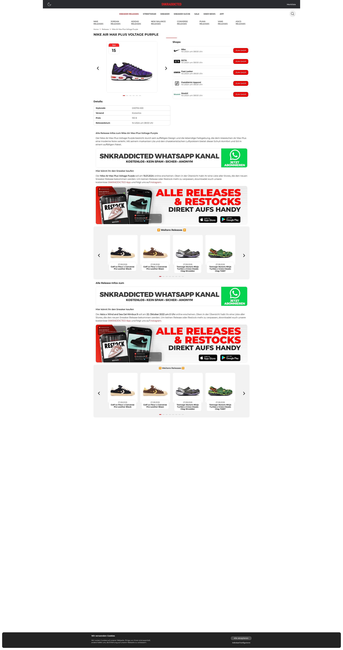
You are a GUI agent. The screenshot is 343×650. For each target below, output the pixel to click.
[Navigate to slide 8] (182, 276)
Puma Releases (204, 22)
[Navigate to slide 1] (124, 95)
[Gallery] (132, 68)
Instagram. (156, 182)
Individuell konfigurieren (241, 643)
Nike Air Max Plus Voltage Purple (125, 29)
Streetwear (149, 14)
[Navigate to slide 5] (136, 95)
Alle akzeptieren (241, 638)
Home (96, 29)
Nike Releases (98, 22)
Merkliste (291, 4)
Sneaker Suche (182, 14)
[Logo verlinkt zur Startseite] (171, 4)
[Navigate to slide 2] (127, 95)
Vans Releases (223, 22)
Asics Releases (240, 22)
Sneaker (164, 14)
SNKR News (209, 14)
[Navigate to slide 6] (140, 95)
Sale (196, 14)
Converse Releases (182, 22)
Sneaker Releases (129, 14)
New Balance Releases (158, 22)
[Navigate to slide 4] (133, 95)
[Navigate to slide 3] (130, 95)
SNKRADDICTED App (119, 182)
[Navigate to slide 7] (179, 276)
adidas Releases (136, 22)
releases (105, 29)
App (222, 14)
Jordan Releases (115, 22)
